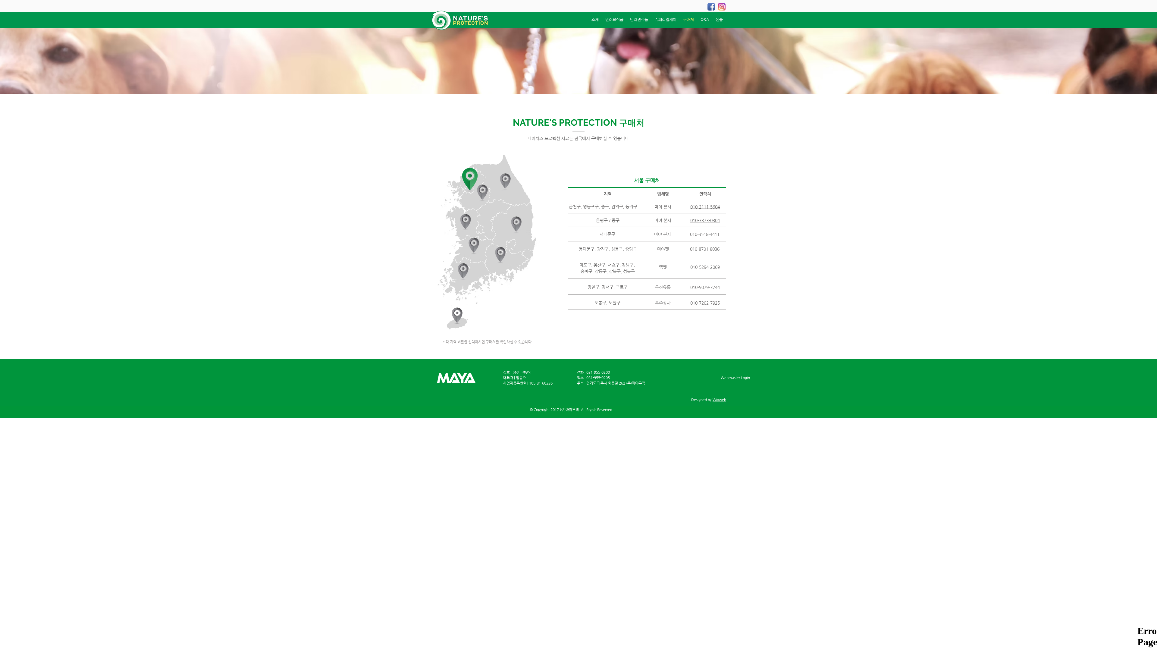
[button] (465, 222)
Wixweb (719, 400)
